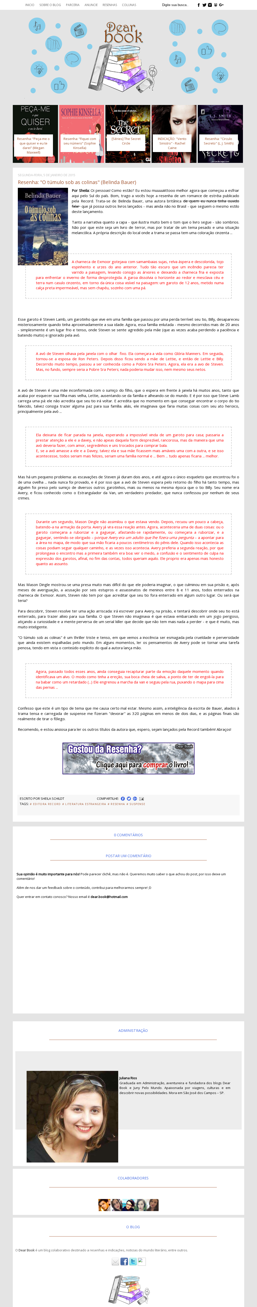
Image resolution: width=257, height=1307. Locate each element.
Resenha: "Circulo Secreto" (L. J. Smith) (218, 141)
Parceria (73, 5)
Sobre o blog (50, 5)
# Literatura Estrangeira (84, 804)
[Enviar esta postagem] (141, 798)
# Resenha (116, 804)
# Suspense (135, 804)
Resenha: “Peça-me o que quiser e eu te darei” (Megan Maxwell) (33, 145)
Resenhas (110, 5)
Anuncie (91, 5)
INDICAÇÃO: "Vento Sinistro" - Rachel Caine (172, 143)
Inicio (29, 5)
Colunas (129, 5)
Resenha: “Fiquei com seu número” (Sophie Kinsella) (79, 143)
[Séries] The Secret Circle (126, 141)
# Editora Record (45, 804)
